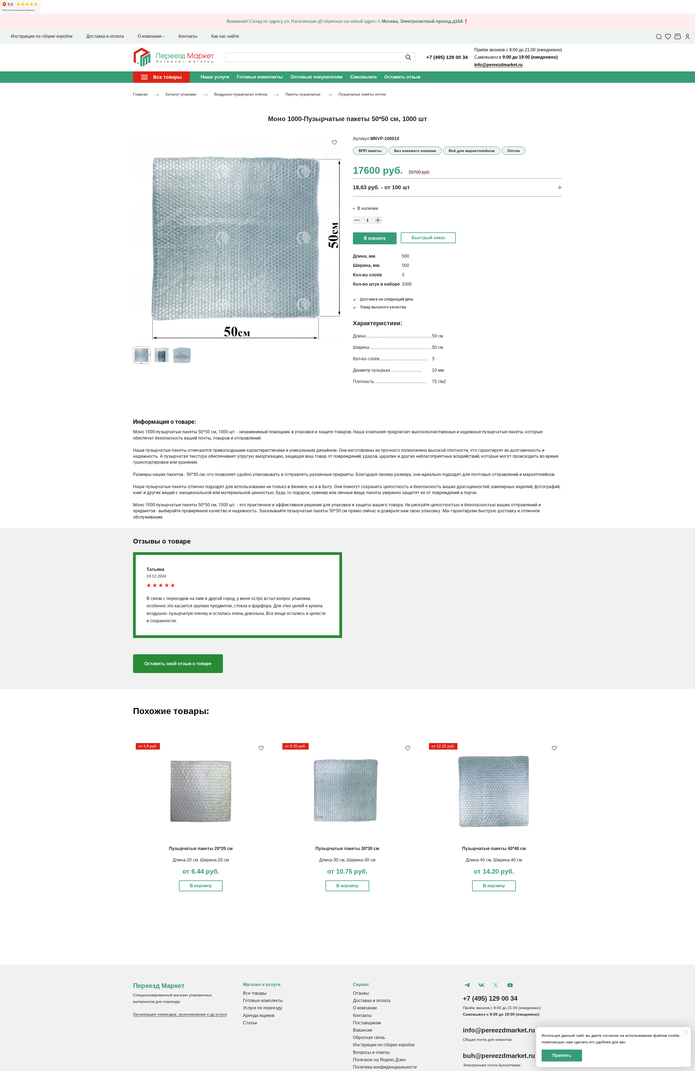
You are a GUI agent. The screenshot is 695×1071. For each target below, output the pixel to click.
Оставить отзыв (402, 77)
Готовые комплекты (260, 77)
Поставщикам (367, 1023)
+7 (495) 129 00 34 (447, 57)
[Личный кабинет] (687, 36)
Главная (140, 94)
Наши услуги (215, 77)
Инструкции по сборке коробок (384, 1044)
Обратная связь (369, 1037)
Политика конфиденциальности (385, 1067)
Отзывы (361, 993)
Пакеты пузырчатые (303, 94)
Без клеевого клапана (415, 151)
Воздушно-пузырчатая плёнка (240, 94)
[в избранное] (334, 142)
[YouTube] (510, 985)
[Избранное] (668, 36)
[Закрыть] (685, 1032)
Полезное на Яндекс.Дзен (379, 1059)
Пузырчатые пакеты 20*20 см (201, 848)
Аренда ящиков (258, 1015)
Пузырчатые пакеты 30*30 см (347, 848)
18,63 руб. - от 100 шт (381, 187)
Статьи (250, 1023)
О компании (365, 1008)
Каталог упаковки (181, 94)
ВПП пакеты (370, 151)
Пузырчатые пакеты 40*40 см (494, 848)
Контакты (362, 1015)
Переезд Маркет (159, 985)
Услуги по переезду (262, 1008)
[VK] (481, 985)
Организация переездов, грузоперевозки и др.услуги (180, 1014)
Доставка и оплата (371, 1000)
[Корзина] (678, 36)
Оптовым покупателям (316, 77)
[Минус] (357, 220)
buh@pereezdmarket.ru (499, 1055)
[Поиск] (659, 36)
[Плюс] (378, 220)
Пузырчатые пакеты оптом (362, 94)
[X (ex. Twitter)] (495, 985)
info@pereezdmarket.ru (498, 64)
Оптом (513, 151)
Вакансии (362, 1030)
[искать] (408, 57)
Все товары (255, 993)
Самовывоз (363, 77)
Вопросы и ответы (371, 1052)
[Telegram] (467, 985)
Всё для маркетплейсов (472, 151)
